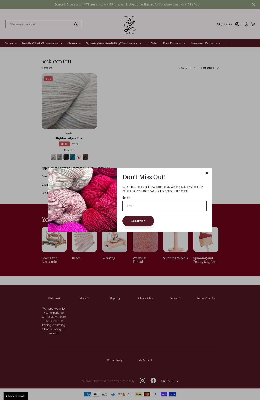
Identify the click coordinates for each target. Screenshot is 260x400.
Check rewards (15, 396)
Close (207, 173)
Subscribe (138, 221)
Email (126, 197)
